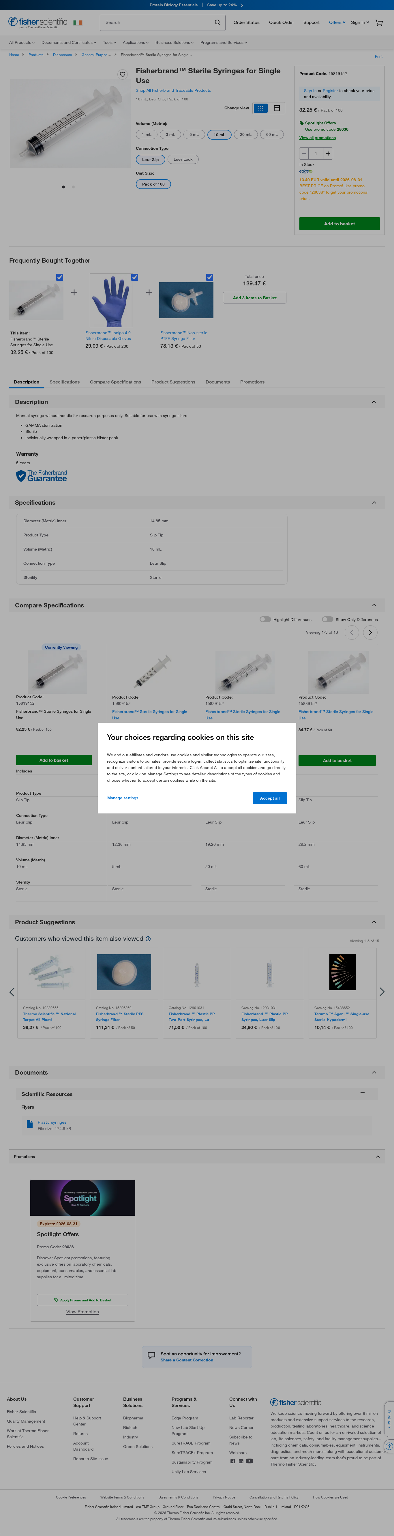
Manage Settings (122, 797)
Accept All (270, 798)
